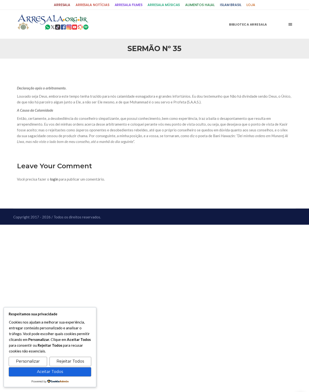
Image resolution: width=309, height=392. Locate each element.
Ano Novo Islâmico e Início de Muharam (202, 70)
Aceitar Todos (50, 371)
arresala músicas (163, 5)
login (54, 179)
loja (250, 5)
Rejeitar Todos (70, 361)
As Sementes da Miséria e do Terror (63, 70)
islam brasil (230, 5)
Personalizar (28, 361)
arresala (62, 5)
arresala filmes (128, 5)
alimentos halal (200, 5)
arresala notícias (92, 5)
